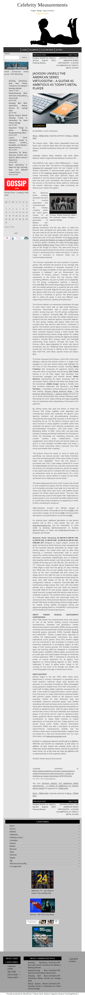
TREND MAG (63, 788)
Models (12, 846)
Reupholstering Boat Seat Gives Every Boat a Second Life (18, 95)
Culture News (47, 50)
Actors (59, 50)
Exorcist (33, 914)
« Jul (15, 233)
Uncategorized (15, 866)
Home (24, 50)
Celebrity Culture (16, 837)
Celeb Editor (53, 131)
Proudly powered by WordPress (19, 994)
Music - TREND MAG (40, 136)
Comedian (14, 840)
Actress (12, 829)
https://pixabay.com (50, 778)
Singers (12, 858)
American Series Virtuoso (54, 173)
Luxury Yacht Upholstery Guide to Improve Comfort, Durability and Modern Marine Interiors (18, 142)
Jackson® (48, 168)
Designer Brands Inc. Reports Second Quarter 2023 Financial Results (44, 60)
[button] (63, 203)
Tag (11, 860)
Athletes (13, 831)
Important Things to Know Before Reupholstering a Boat (18, 130)
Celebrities (34, 50)
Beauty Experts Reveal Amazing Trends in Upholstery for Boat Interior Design (44, 986)
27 (16, 219)
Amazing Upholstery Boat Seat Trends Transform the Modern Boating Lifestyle (44, 965)
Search (7, 53)
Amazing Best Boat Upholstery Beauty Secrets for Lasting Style (44, 978)
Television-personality (18, 863)
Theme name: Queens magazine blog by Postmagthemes (55, 994)
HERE (71, 510)
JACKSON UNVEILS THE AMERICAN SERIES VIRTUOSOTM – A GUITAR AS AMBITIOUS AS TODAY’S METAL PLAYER (67, 63)
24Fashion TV (36, 891)
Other (12, 852)
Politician (13, 855)
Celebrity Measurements (42, 5)
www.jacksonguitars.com (42, 525)
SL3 (41, 168)
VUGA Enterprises (12, 71)
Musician (13, 849)
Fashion (13, 843)
